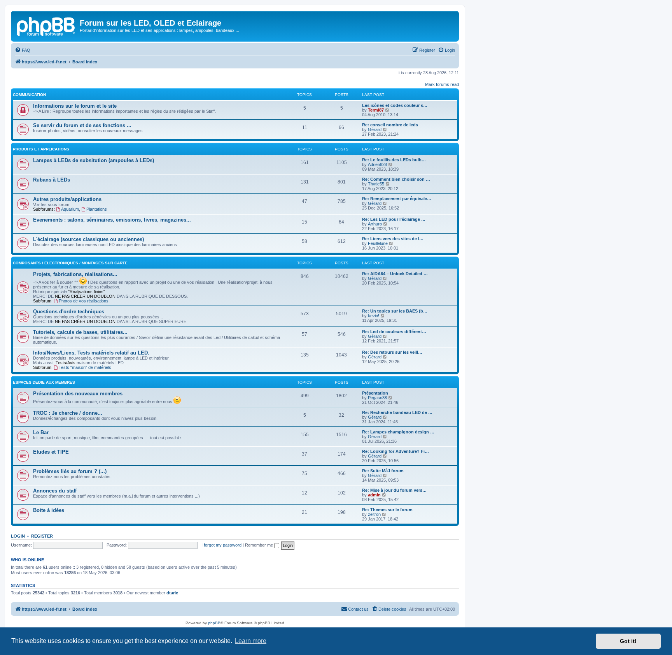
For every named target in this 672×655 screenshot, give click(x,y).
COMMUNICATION (29, 95)
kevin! (373, 315)
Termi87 (376, 110)
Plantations (96, 209)
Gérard (375, 129)
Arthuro (375, 224)
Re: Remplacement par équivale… (396, 198)
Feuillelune (378, 243)
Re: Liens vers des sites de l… (393, 238)
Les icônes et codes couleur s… (394, 105)
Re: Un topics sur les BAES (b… (394, 311)
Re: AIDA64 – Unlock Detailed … (395, 273)
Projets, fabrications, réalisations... (75, 274)
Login (18, 536)
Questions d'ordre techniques (68, 311)
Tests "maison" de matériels (85, 367)
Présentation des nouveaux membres (77, 393)
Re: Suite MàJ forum (383, 470)
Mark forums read (442, 84)
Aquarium (70, 209)
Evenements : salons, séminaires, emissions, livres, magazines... (112, 220)
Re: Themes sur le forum (387, 509)
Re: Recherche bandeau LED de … (397, 412)
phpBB (214, 623)
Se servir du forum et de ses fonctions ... (82, 125)
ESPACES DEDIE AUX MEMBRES (44, 382)
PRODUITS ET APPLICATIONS (41, 149)
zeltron (374, 514)
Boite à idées (48, 510)
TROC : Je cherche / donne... (67, 413)
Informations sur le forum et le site (75, 106)
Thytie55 (376, 184)
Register (42, 536)
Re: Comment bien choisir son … (396, 179)
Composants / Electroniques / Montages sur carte (70, 263)
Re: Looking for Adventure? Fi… (395, 451)
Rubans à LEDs (51, 180)
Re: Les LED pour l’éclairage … (393, 219)
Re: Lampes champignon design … (398, 432)
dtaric (172, 592)
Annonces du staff (55, 491)
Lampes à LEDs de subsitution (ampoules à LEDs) (93, 160)
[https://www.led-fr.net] (46, 25)
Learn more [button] (250, 641)
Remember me (259, 545)
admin (374, 495)
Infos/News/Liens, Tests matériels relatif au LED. (91, 353)
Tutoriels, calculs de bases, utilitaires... (80, 332)
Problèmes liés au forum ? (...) (70, 471)
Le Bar (41, 432)
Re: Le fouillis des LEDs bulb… (394, 159)
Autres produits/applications (67, 199)
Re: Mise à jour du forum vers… (394, 490)
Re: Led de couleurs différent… (394, 331)
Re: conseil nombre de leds (390, 124)
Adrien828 (377, 164)
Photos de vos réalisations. (84, 301)
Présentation (375, 393)
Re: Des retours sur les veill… (392, 352)
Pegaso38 (377, 397)
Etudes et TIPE (51, 452)
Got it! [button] (628, 641)
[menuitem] (22, 50)
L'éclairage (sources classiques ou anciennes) (88, 239)
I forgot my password (221, 545)
